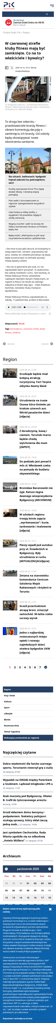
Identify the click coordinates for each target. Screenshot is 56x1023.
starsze (10, 343)
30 (21, 883)
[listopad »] (49, 869)
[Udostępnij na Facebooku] (7, 67)
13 (13, 897)
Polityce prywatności (32, 951)
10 (42, 890)
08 (28, 890)
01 (28, 883)
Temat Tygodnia (12, 731)
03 (42, 883)
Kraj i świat (9, 695)
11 (49, 890)
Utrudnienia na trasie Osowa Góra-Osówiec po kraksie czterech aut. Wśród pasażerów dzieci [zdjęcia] (35, 408)
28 (6, 883)
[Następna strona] (45, 667)
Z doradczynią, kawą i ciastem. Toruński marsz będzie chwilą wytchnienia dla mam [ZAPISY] (35, 439)
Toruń (21, 323)
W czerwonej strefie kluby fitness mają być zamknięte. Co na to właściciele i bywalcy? (25, 50)
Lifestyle (8, 713)
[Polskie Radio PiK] (9, 5)
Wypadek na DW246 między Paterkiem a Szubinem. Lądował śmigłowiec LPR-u (28, 783)
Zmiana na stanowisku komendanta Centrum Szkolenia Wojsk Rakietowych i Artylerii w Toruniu (35, 583)
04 (49, 883)
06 (13, 890)
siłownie (16, 332)
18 (49, 897)
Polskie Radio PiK (12, 32)
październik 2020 (28, 869)
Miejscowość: (11, 323)
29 (13, 883)
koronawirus (16, 328)
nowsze (45, 343)
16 (35, 897)
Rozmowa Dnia (11, 725)
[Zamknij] (50, 909)
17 (42, 897)
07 (21, 890)
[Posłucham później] (48, 314)
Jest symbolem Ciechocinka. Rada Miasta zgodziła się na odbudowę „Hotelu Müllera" (24, 836)
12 (6, 897)
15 (28, 897)
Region (26, 32)
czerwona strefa (31, 328)
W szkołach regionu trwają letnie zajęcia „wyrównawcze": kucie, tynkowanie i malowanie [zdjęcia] (35, 522)
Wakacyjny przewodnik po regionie (21, 737)
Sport (6, 707)
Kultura (7, 701)
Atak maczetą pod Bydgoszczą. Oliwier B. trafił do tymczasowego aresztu (27, 800)
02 (35, 883)
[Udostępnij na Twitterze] (12, 67)
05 (6, 890)
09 (35, 890)
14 (21, 897)
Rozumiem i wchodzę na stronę (17, 1018)
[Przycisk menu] (52, 5)
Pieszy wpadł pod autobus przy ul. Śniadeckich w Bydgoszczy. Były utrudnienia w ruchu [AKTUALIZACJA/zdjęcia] (36, 553)
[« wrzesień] (6, 869)
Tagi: (7, 328)
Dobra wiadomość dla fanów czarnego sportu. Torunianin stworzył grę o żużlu (28, 767)
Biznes (7, 719)
